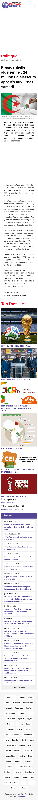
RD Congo (28, 761)
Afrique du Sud (10, 697)
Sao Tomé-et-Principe (23, 767)
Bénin (7, 703)
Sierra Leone (29, 772)
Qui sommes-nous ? (22, 796)
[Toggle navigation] (31, 5)
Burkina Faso (28, 703)
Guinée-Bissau (28, 735)
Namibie (22, 756)
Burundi (9, 708)
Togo (23, 782)
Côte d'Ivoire (10, 719)
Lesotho (15, 740)
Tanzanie (7, 782)
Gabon (28, 724)
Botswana (16, 703)
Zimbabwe (23, 788)
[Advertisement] (19, 30)
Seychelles (17, 772)
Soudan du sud (28, 777)
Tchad (16, 782)
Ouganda (18, 761)
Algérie (22, 697)
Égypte (29, 719)
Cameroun (19, 708)
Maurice (17, 751)
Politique (9, 56)
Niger (30, 756)
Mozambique (10, 756)
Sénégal (7, 772)
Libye (32, 740)
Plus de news (20, 688)
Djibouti (21, 719)
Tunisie (31, 782)
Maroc (8, 751)
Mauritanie (28, 751)
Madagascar (11, 745)
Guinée (27, 729)
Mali (29, 745)
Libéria (24, 740)
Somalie (7, 777)
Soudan (16, 777)
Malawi (22, 745)
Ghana (19, 729)
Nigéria (8, 761)
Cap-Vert (29, 708)
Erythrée (10, 724)
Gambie (11, 729)
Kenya (6, 740)
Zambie (13, 788)
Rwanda (9, 767)
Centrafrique (10, 713)
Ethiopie (20, 724)
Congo (30, 713)
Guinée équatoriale (12, 735)
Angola (30, 697)
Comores (21, 713)
